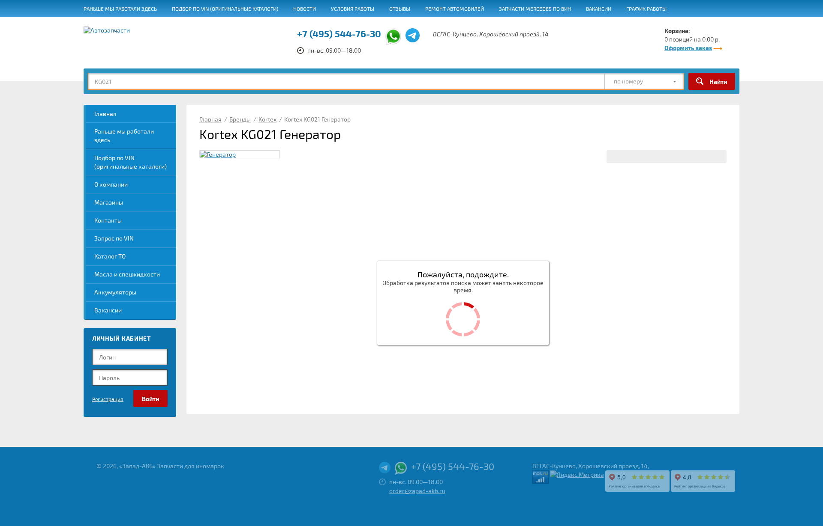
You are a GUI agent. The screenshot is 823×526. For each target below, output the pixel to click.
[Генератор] (239, 154)
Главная (105, 113)
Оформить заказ (688, 47)
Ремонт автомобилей (454, 9)
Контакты (108, 220)
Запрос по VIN (114, 238)
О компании (111, 184)
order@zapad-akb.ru (417, 490)
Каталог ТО (110, 256)
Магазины (108, 202)
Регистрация (107, 399)
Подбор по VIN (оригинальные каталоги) (225, 9)
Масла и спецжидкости (127, 274)
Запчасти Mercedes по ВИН (535, 9)
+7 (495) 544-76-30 (339, 33)
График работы (646, 9)
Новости (304, 9)
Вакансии (598, 9)
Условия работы (352, 9)
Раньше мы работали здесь (120, 9)
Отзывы (399, 9)
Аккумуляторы (115, 292)
